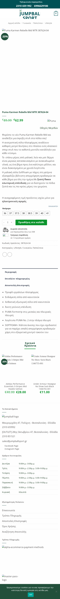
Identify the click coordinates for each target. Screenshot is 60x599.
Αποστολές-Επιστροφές (14, 521)
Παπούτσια (38, 23)
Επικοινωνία (8, 510)
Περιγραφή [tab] (10, 272)
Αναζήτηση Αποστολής (14, 531)
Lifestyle (48, 23)
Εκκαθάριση (53, 206)
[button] (3, 13)
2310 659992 (8, 427)
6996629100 (41, 6)
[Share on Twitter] (9, 254)
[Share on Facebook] (4, 254)
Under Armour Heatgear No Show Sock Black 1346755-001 (44, 386)
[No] (56, 592)
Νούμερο (6, 208)
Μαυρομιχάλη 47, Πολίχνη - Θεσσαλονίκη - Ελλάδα (29, 422)
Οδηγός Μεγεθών (48, 127)
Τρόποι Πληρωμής (11, 515)
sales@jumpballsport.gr (14, 441)
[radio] (5, 213)
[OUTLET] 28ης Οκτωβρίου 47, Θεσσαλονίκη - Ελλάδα (30, 432)
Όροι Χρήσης (9, 526)
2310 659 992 (24, 6)
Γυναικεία (27, 23)
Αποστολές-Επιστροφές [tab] (17, 285)
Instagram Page (11, 449)
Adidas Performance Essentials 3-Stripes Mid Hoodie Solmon (15, 386)
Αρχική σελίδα (14, 23)
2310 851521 (8, 436)
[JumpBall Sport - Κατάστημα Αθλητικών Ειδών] (30, 14)
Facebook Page (11, 445)
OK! (30, 594)
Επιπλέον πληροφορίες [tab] (17, 278)
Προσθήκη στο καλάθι (31, 222)
